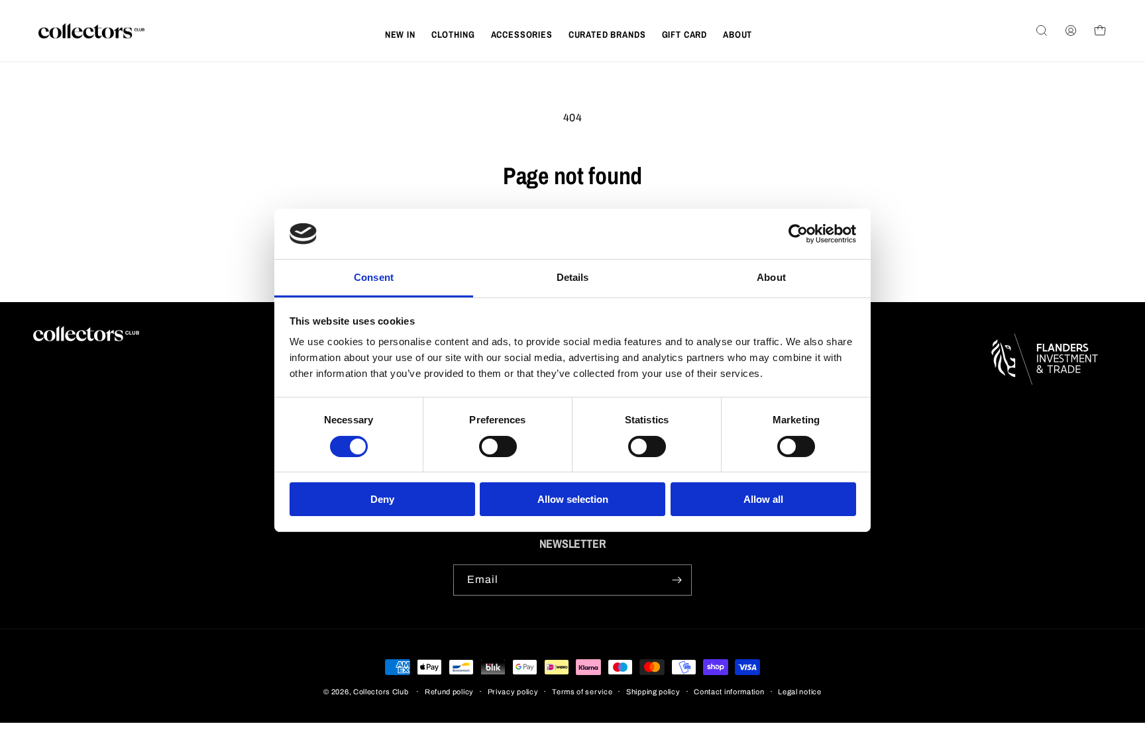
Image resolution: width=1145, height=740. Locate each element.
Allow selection (572, 499)
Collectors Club (381, 692)
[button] (453, 34)
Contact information (729, 692)
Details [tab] (573, 277)
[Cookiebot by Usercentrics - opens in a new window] (798, 234)
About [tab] (771, 277)
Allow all (763, 499)
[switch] (498, 446)
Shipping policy (653, 692)
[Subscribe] (676, 580)
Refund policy (449, 692)
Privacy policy (513, 692)
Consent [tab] (374, 277)
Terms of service (582, 692)
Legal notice (799, 692)
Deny (382, 499)
